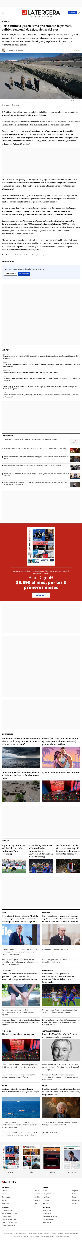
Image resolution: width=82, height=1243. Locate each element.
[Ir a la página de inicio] (41, 13)
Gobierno (40, 255)
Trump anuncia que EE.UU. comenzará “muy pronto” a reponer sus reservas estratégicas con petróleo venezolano (19, 1124)
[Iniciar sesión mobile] (79, 13)
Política (46, 255)
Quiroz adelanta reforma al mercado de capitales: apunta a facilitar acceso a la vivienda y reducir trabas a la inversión (60, 919)
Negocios (46, 913)
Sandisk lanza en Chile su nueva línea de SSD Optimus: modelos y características (19, 1076)
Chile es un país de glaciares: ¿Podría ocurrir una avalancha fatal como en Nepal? (20, 775)
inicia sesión (10, 274)
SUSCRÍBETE (41, 595)
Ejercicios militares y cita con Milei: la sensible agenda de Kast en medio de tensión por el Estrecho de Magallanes (40, 357)
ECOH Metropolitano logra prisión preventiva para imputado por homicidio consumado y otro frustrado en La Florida (41, 365)
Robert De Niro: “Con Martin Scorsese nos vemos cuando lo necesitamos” (60, 1035)
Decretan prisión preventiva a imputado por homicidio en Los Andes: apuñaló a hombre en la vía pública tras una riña (41, 380)
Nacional (5, 22)
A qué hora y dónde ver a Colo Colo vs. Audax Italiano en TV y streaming (13, 849)
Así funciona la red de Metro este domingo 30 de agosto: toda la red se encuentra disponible (68, 849)
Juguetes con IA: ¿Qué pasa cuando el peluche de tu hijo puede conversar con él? (60, 1123)
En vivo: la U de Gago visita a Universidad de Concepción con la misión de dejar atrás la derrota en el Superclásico (59, 978)
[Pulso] (31, 1169)
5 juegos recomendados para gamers (60, 773)
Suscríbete (24, 274)
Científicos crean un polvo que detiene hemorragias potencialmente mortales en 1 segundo (18, 1012)
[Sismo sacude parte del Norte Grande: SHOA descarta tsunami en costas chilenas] (75, 442)
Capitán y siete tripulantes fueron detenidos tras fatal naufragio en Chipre (30, 372)
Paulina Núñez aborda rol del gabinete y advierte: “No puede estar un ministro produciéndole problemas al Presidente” (41, 396)
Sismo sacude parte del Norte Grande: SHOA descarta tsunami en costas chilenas (30, 440)
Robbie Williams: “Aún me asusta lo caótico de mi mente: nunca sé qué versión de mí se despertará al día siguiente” (60, 1067)
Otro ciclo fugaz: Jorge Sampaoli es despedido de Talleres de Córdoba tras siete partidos (60, 1011)
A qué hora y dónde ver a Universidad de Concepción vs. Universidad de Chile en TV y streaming (41, 851)
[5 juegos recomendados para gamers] (61, 791)
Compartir (7, 105)
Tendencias (6, 971)
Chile (4, 913)
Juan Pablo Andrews (16, 50)
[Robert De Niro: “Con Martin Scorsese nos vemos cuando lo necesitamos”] (61, 1050)
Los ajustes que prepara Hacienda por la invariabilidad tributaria (57, 960)
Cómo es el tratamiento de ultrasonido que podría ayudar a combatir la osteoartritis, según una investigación (19, 976)
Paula (44, 1086)
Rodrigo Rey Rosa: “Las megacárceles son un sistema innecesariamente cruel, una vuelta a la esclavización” (60, 1077)
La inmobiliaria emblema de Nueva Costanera (59, 949)
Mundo (4, 1086)
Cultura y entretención (52, 1031)
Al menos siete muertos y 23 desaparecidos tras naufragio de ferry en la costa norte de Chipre (19, 1133)
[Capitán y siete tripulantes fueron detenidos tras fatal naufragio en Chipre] (21, 1107)
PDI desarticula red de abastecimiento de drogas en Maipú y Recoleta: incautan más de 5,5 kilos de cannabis (37, 475)
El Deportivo (47, 971)
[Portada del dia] (41, 564)
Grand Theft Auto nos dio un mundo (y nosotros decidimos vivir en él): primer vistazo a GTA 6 (60, 741)
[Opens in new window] (52, 1169)
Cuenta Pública (15, 255)
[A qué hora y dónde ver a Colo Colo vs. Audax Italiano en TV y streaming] (14, 866)
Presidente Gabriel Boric (28, 255)
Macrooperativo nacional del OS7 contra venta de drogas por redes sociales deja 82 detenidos (35, 448)
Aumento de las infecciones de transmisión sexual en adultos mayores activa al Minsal (33, 465)
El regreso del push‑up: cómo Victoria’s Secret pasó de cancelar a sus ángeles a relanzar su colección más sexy (21, 1022)
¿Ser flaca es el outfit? (50, 1132)
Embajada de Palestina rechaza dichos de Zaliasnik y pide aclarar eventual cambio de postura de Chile (36, 458)
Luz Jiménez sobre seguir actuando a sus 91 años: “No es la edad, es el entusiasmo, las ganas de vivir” (61, 1092)
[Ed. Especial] (72, 1169)
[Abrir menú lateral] (3, 12)
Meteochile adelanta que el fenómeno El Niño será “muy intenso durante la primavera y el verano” (21, 741)
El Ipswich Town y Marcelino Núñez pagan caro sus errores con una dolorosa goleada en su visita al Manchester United (61, 1022)
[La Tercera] (11, 1169)
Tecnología (6, 1031)
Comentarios (17, 105)
